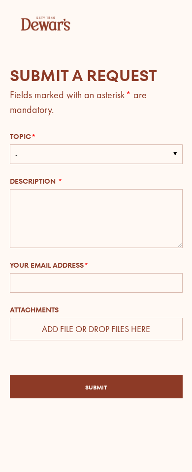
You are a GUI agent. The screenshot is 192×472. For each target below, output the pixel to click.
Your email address (47, 265)
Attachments (34, 310)
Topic (20, 136)
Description (34, 181)
